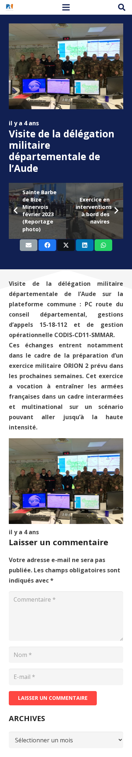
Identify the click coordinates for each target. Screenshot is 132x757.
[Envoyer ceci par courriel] (28, 245)
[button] (122, 7)
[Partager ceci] (47, 245)
